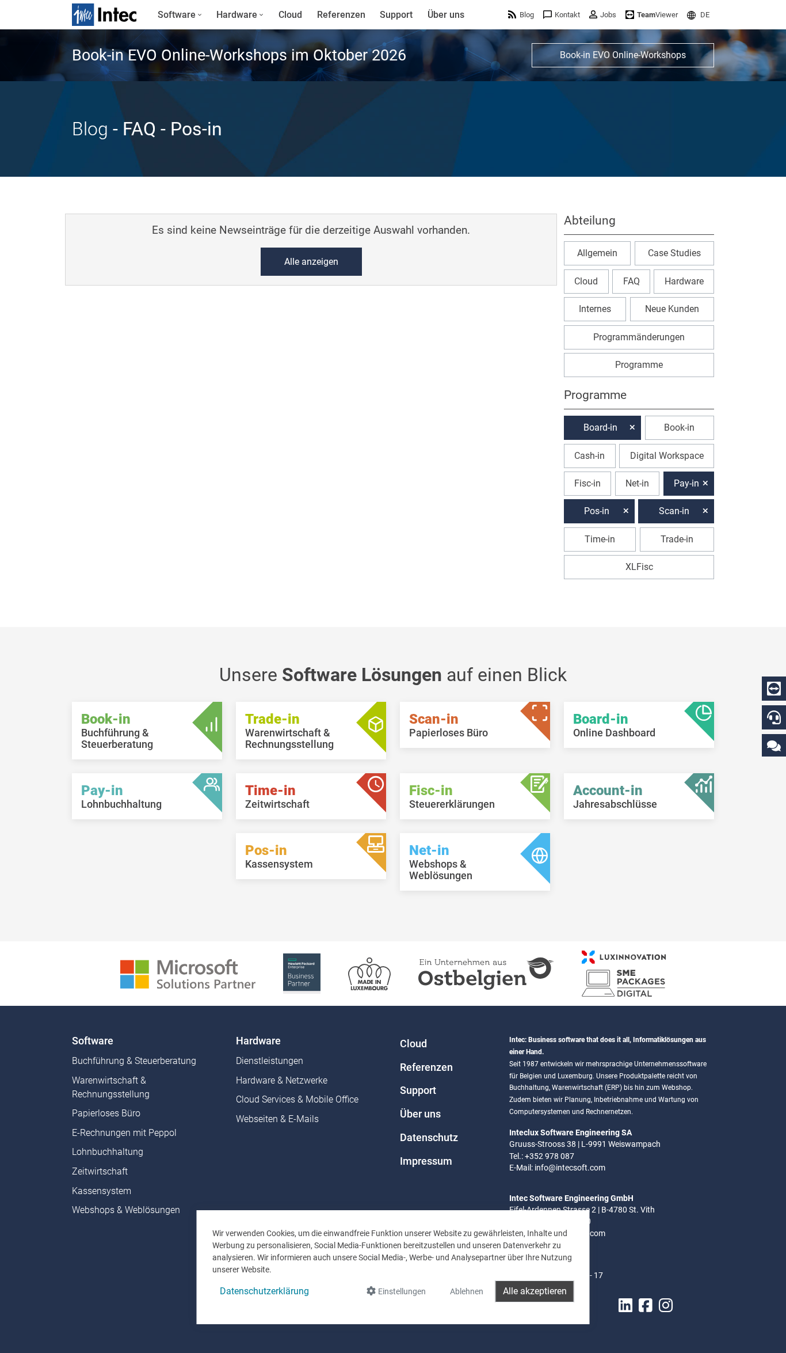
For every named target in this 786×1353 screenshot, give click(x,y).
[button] (698, 14)
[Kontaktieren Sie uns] (774, 745)
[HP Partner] (301, 972)
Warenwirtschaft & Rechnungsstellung (111, 1087)
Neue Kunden (672, 308)
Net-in (637, 483)
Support (418, 1090)
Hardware (684, 281)
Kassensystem (101, 1190)
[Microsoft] (187, 972)
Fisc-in (587, 483)
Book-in (679, 427)
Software (92, 1041)
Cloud (586, 281)
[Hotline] (774, 717)
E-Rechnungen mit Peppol (124, 1132)
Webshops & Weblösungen (126, 1209)
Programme (639, 364)
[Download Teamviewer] (774, 688)
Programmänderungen (639, 337)
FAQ (631, 281)
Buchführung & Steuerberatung (134, 1060)
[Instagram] (666, 1305)
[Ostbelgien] (486, 972)
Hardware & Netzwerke (281, 1080)
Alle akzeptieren (535, 1291)
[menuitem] (179, 14)
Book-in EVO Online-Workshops (623, 55)
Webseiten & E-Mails (277, 1118)
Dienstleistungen (269, 1060)
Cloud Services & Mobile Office (297, 1099)
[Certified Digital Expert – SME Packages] (624, 972)
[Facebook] (646, 1305)
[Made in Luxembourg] (369, 972)
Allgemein (597, 253)
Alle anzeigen (311, 261)
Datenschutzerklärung (264, 1291)
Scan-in (674, 511)
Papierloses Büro (106, 1113)
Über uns (420, 1114)
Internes (595, 308)
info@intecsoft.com (570, 1167)
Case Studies (674, 253)
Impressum (426, 1161)
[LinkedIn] (625, 1305)
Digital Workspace (667, 455)
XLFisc (639, 566)
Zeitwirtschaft (100, 1171)
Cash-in (589, 455)
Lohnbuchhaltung (107, 1151)
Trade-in (677, 539)
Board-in (600, 427)
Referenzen (426, 1067)
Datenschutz (429, 1137)
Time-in (600, 539)
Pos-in (596, 511)
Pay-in (686, 483)
